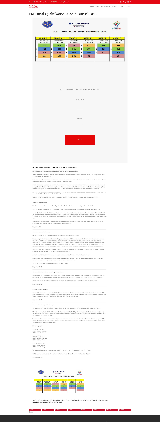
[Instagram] (128, 2)
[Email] (118, 2)
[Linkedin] (126, 2)
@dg (31, 412)
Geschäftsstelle (38, 1)
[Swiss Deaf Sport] (33, 6)
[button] (35, 410)
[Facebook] (123, 2)
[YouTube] (130, 2)
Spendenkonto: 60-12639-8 (49, 1)
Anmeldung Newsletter (64, 1)
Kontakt (31, 1)
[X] (121, 2)
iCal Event (80, 139)
